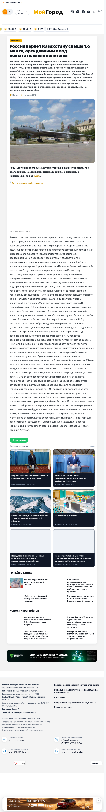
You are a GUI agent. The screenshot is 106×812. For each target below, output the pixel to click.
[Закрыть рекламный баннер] (99, 800)
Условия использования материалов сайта (76, 685)
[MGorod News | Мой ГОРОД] (50, 11)
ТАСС (36, 176)
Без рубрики (15, 40)
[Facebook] (83, 12)
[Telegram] (78, 12)
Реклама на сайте (63, 707)
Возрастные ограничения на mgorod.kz (75, 702)
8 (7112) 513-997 (17, 740)
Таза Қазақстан (11, 2)
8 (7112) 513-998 (69, 740)
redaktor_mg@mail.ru (72, 752)
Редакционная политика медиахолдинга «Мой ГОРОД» (76, 691)
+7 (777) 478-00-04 (71, 743)
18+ (99, 12)
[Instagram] (72, 12)
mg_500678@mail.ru (19, 752)
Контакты (59, 697)
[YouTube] (89, 12)
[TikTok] (94, 12)
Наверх (95, 763)
